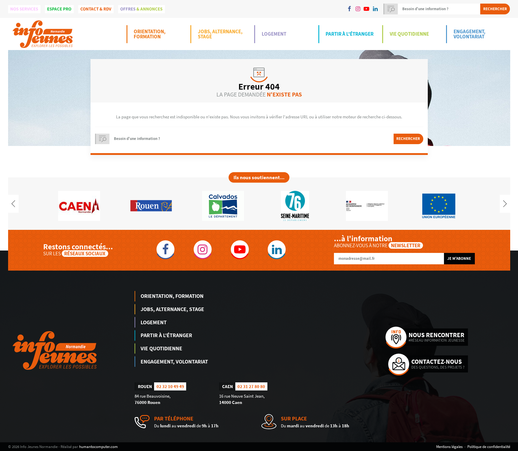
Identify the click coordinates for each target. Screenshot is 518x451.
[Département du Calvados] (223, 205)
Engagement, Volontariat (469, 34)
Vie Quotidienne (409, 34)
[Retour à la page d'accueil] (42, 34)
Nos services (24, 9)
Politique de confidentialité (488, 446)
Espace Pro (59, 9)
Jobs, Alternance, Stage (220, 34)
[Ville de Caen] (79, 205)
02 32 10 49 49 (170, 386)
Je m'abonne (459, 258)
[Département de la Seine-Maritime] (295, 205)
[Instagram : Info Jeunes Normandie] (358, 9)
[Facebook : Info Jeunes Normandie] (349, 9)
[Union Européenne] (439, 205)
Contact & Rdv (95, 9)
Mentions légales (449, 446)
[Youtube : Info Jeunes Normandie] (366, 9)
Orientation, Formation (149, 34)
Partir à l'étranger (350, 34)
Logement (274, 34)
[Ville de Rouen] (151, 205)
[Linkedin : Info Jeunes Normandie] (375, 9)
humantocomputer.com (98, 446)
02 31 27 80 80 (251, 386)
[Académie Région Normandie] (367, 205)
